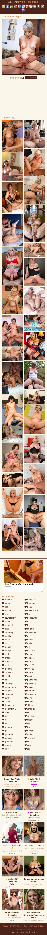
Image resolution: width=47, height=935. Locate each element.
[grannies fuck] (34, 419)
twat (29, 727)
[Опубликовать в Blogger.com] (3, 6)
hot (28, 614)
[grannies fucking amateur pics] (34, 134)
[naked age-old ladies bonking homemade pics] (12, 230)
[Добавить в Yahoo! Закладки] (23, 10)
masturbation (33, 632)
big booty (8, 632)
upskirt (30, 731)
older (29, 654)
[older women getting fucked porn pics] (34, 223)
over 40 (30, 661)
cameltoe (8, 672)
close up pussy (11, 683)
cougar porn (10, 687)
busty (7, 665)
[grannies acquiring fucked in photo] (12, 410)
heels (29, 607)
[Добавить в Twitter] (42, 6)
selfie (29, 698)
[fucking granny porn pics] (34, 511)
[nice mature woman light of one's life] (12, 480)
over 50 (30, 665)
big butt (7, 669)
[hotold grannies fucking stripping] (12, 331)
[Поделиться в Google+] (15, 6)
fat (5, 716)
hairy (6, 749)
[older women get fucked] (12, 265)
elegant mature (11, 709)
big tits (7, 636)
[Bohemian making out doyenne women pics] (12, 354)
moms (30, 640)
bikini (7, 640)
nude (29, 643)
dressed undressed (13, 705)
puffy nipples (33, 683)
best (6, 629)
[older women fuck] (34, 479)
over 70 (30, 672)
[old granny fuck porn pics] (34, 397)
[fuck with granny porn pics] (34, 272)
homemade (32, 610)
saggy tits (31, 694)
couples (8, 691)
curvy (7, 702)
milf (29, 636)
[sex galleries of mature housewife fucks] (34, 190)
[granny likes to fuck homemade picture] (34, 449)
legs (29, 625)
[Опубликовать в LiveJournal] (23, 6)
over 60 (30, 669)
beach (7, 621)
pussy (30, 687)
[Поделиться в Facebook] (7, 6)
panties (30, 676)
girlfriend (8, 734)
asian (7, 603)
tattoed (30, 720)
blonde (7, 647)
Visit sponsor (31, 78)
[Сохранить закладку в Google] (11, 6)
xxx (28, 749)
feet (6, 720)
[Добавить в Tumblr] (38, 6)
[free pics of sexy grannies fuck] (34, 250)
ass (6, 607)
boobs (7, 654)
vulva (29, 742)
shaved (30, 702)
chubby (7, 676)
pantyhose (32, 680)
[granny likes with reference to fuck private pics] (34, 301)
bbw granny (10, 618)
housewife (32, 618)
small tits (31, 709)
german (8, 727)
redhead (31, 691)
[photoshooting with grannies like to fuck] (12, 136)
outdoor (30, 658)
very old (31, 738)
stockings (31, 716)
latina (29, 621)
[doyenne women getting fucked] (12, 503)
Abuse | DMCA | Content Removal (17, 926)
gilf (5, 731)
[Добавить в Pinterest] (27, 6)
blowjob (8, 651)
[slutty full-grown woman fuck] (12, 378)
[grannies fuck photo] (12, 299)
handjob (31, 603)
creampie (8, 694)
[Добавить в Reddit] (31, 6)
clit (5, 680)
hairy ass (31, 600)
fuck (6, 723)
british (7, 658)
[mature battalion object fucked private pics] (12, 458)
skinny (30, 705)
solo (29, 712)
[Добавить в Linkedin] (19, 6)
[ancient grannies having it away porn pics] (34, 346)
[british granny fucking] (12, 535)
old (28, 647)
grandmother (10, 742)
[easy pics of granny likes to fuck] (34, 323)
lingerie (30, 629)
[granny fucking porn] (23, 47)
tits (28, 723)
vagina (30, 734)
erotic (7, 712)
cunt (6, 698)
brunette (8, 661)
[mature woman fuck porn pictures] (34, 539)
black (7, 643)
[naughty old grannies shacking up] (12, 434)
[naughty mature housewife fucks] (12, 197)
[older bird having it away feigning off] (34, 375)
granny (7, 745)
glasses (8, 738)
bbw (6, 614)
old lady (31, 651)
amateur (8, 600)
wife (29, 745)
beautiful (8, 625)
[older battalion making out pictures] (34, 162)
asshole (8, 610)
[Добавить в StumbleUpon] (34, 6)
